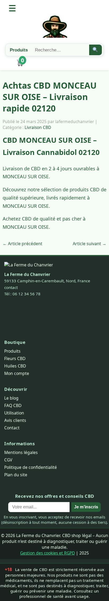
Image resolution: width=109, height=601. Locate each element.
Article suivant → (89, 244)
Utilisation (14, 413)
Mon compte (16, 373)
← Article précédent (22, 244)
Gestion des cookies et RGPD (47, 553)
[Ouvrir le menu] (12, 8)
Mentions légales (21, 452)
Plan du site (15, 475)
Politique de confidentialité (30, 467)
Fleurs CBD (14, 358)
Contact (12, 428)
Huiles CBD (15, 366)
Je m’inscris (86, 507)
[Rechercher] (95, 50)
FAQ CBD (12, 405)
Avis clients (15, 420)
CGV (8, 460)
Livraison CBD (38, 127)
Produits (12, 351)
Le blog (11, 398)
